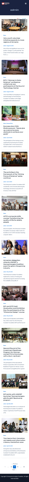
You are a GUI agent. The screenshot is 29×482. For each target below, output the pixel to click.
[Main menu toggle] (25, 3)
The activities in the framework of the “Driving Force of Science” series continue (13, 175)
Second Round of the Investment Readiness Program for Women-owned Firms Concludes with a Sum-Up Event (13, 352)
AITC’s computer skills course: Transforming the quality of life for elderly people (13, 219)
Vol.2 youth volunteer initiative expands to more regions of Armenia (13, 40)
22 (11, 467)
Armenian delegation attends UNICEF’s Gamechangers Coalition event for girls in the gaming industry (14, 264)
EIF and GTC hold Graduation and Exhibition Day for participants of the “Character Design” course (14, 309)
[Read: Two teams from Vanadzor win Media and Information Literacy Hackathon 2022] (14, 425)
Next (14, 469)
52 (24, 467)
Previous (14, 464)
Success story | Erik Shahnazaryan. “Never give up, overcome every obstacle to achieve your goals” (14, 130)
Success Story (10, 123)
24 (17, 467)
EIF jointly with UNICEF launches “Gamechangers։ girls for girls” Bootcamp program (14, 397)
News (4, 35)
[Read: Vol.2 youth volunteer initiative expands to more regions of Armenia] (14, 25)
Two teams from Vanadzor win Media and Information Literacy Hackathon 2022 (14, 440)
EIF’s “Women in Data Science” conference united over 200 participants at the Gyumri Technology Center (13, 84)
